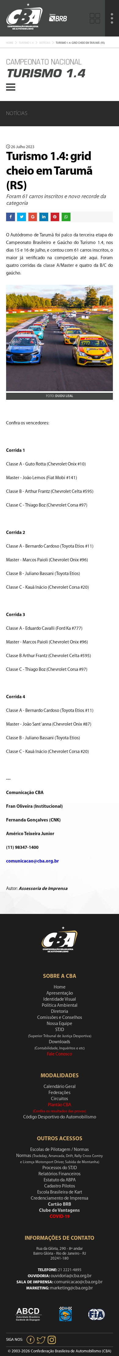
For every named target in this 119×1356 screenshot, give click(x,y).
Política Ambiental (60, 1005)
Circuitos (59, 1099)
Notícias (44, 43)
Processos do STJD (59, 1168)
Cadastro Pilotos (59, 1186)
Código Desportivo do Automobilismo (59, 1117)
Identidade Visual (59, 999)
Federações (59, 1093)
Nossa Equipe (59, 1024)
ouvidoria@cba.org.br (71, 1276)
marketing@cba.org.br (71, 1288)
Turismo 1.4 (26, 43)
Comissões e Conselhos (59, 1018)
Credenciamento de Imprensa (59, 1198)
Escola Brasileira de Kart (59, 1192)
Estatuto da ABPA (60, 1180)
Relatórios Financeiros (59, 1174)
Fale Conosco (59, 1054)
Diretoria (59, 1011)
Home (9, 43)
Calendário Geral (60, 1087)
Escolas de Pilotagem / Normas (59, 1150)
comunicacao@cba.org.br (78, 1282)
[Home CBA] (24, 18)
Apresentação (59, 993)
